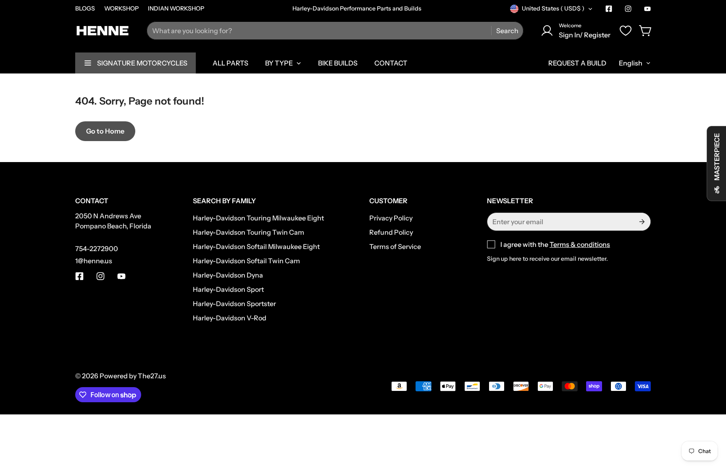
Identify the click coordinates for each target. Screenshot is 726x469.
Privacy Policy (391, 218)
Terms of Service (395, 246)
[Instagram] (628, 8)
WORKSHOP (121, 8)
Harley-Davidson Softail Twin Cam (246, 261)
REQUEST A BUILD (577, 63)
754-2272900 (96, 248)
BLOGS (85, 8)
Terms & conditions (580, 244)
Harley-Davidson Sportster (234, 303)
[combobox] (335, 30)
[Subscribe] (641, 222)
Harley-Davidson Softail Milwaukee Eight (256, 246)
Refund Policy (391, 232)
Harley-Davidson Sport (228, 289)
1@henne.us (93, 261)
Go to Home (105, 131)
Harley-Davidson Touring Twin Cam (248, 232)
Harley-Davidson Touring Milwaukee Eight (258, 218)
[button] (646, 31)
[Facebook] (608, 8)
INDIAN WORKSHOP (176, 8)
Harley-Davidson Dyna (228, 275)
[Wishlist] (626, 31)
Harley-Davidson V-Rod (229, 318)
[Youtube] (647, 8)
